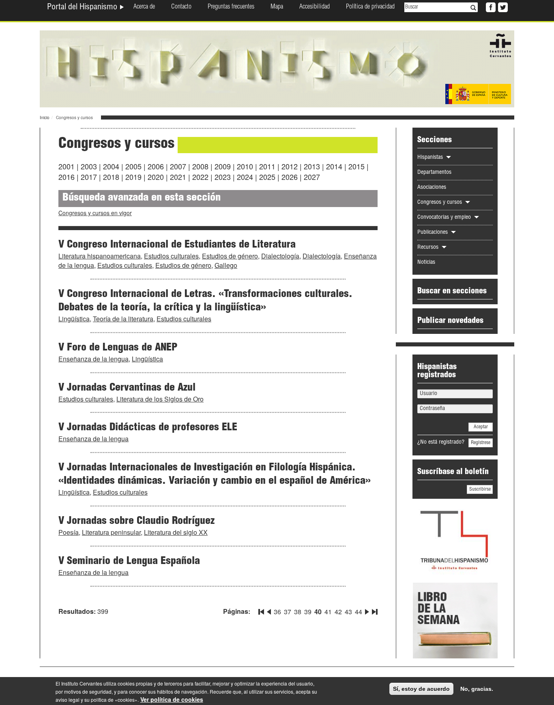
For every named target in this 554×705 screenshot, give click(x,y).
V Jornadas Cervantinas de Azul (126, 388)
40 (318, 611)
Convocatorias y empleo (444, 217)
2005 (133, 166)
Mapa (277, 7)
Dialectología (280, 256)
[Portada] (277, 68)
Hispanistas (430, 157)
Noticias (426, 262)
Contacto (181, 7)
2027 (312, 176)
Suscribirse (480, 489)
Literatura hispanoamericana (99, 256)
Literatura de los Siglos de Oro (160, 399)
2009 (223, 166)
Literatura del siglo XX (176, 532)
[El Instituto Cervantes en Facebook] (490, 6)
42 (338, 611)
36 (277, 611)
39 (307, 611)
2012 (289, 166)
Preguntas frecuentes (231, 7)
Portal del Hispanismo (83, 8)
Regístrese (480, 442)
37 (287, 611)
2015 (356, 166)
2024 (245, 176)
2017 (89, 176)
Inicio (44, 117)
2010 (245, 166)
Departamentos (434, 172)
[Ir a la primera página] (262, 610)
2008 (200, 166)
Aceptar (481, 427)
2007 (178, 166)
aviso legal (67, 699)
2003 (89, 166)
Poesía (68, 532)
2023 (223, 176)
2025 (267, 176)
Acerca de (144, 7)
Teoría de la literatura (123, 318)
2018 (111, 176)
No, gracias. (476, 689)
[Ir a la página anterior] (269, 610)
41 (328, 611)
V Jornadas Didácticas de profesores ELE (147, 428)
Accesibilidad (314, 7)
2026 (289, 176)
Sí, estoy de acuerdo (421, 689)
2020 (156, 176)
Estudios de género (230, 256)
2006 (156, 166)
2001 (66, 166)
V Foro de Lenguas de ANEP (117, 348)
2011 (267, 166)
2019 (133, 176)
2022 (200, 176)
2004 (111, 166)
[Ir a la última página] (374, 610)
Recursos (428, 247)
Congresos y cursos (440, 202)
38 (297, 611)
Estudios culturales (171, 256)
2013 (312, 166)
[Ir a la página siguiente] (367, 610)
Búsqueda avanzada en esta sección (141, 198)
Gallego (226, 265)
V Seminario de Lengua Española (129, 561)
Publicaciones (433, 232)
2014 (334, 166)
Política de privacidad (370, 7)
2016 (66, 176)
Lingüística (74, 318)
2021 (178, 176)
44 (358, 611)
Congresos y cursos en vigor (95, 213)
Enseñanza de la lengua (93, 358)
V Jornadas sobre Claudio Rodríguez (136, 521)
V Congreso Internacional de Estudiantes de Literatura (177, 245)
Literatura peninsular (111, 532)
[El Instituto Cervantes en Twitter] (502, 6)
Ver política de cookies (171, 699)
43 (348, 611)
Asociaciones (431, 187)
